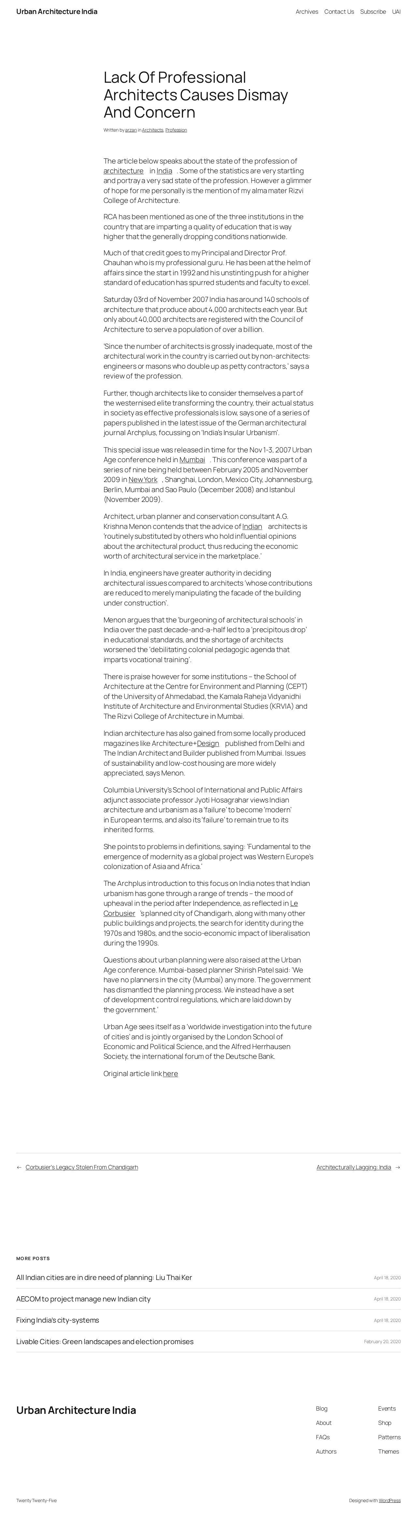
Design (208, 743)
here (170, 1073)
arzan (131, 130)
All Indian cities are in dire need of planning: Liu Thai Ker (104, 1277)
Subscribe (373, 11)
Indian (252, 526)
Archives (307, 11)
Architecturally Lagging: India (354, 1167)
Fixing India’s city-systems (57, 1320)
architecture (124, 171)
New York (143, 479)
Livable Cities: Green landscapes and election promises (105, 1341)
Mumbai (192, 459)
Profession (176, 130)
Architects (152, 130)
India (164, 171)
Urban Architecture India (56, 11)
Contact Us (339, 11)
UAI (396, 11)
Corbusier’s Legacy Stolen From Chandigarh (82, 1167)
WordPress (390, 1500)
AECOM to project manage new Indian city (83, 1299)
